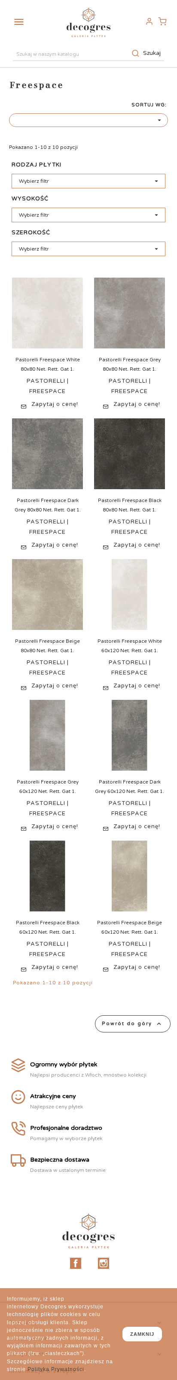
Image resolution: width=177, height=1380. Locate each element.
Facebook (75, 1263)
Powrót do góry (132, 1024)
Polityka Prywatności (55, 1369)
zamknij (142, 1334)
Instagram (103, 1263)
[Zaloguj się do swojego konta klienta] (149, 21)
